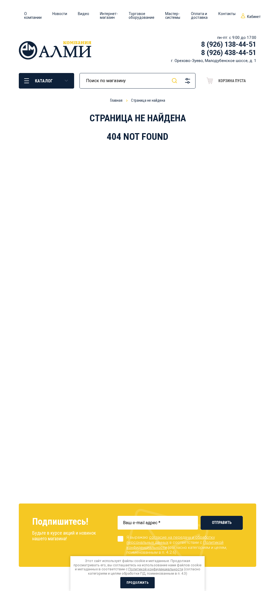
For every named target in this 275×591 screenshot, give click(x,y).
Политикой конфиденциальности (155, 569)
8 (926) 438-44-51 (228, 53)
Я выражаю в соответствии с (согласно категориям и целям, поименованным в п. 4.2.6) (176, 545)
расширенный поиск (187, 81)
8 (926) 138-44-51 (228, 44)
